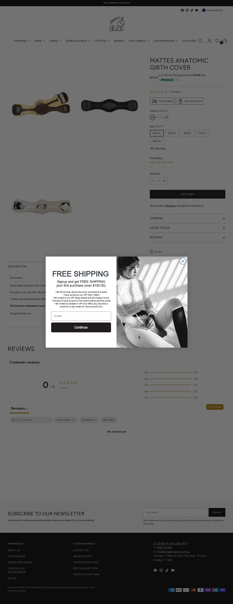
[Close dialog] (183, 261)
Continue (81, 327)
